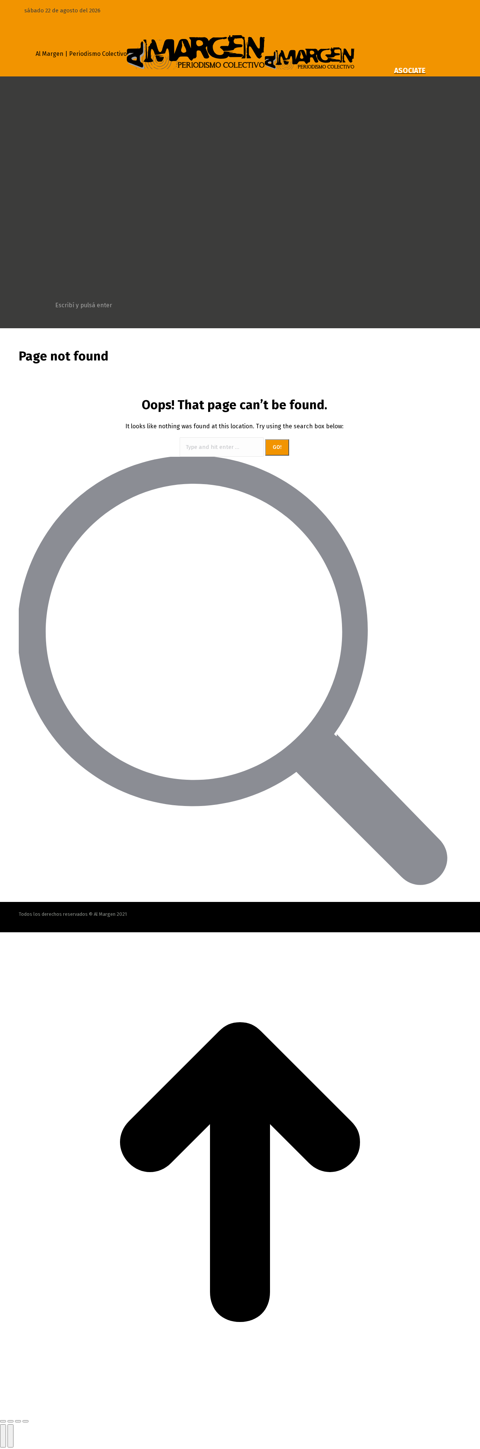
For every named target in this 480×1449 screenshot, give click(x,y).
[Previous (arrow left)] (3, 1436)
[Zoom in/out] (25, 1421)
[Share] (11, 1421)
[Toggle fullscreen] (18, 1421)
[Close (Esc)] (3, 1421)
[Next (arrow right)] (11, 1436)
